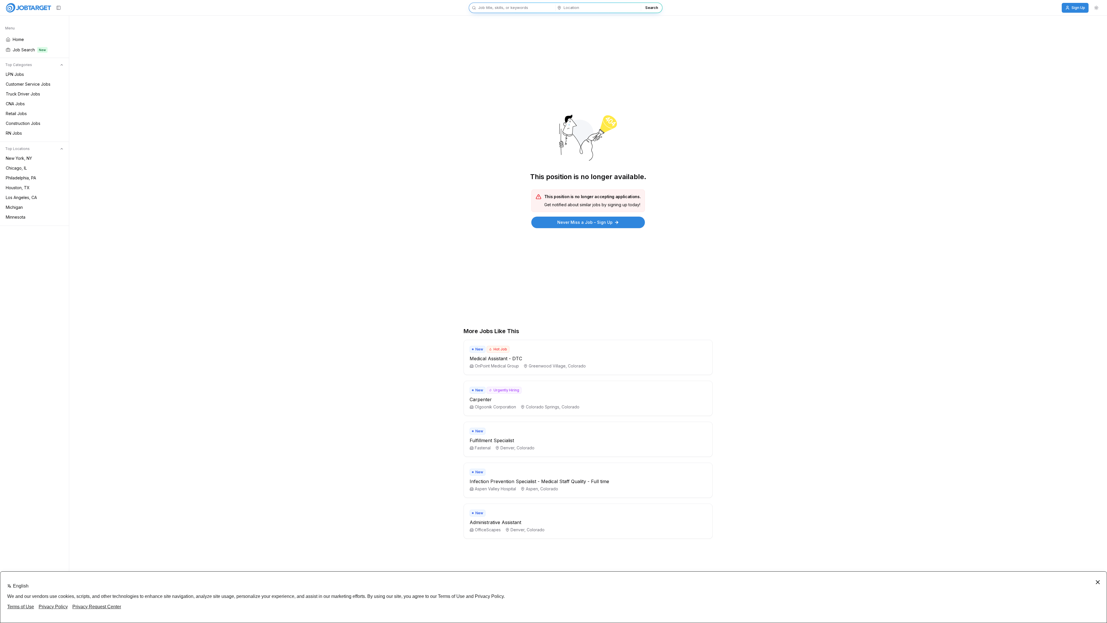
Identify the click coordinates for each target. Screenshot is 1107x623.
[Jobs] (28, 8)
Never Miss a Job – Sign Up (585, 222)
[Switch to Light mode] (1096, 8)
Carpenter (481, 399)
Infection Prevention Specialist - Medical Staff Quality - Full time (539, 481)
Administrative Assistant (495, 522)
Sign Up (1078, 7)
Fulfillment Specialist (492, 440)
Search (651, 7)
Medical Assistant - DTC (496, 358)
